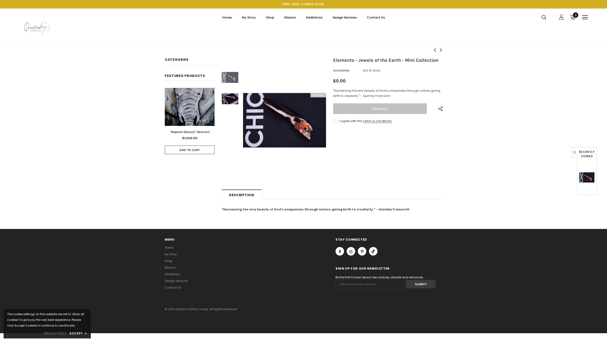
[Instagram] (351, 251)
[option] (284, 120)
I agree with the (350, 121)
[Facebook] (340, 251)
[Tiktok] (373, 251)
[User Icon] (561, 17)
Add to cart (189, 150)
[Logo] (47, 27)
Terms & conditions (377, 121)
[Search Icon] (547, 17)
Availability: (341, 70)
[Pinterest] (362, 251)
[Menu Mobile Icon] (585, 17)
